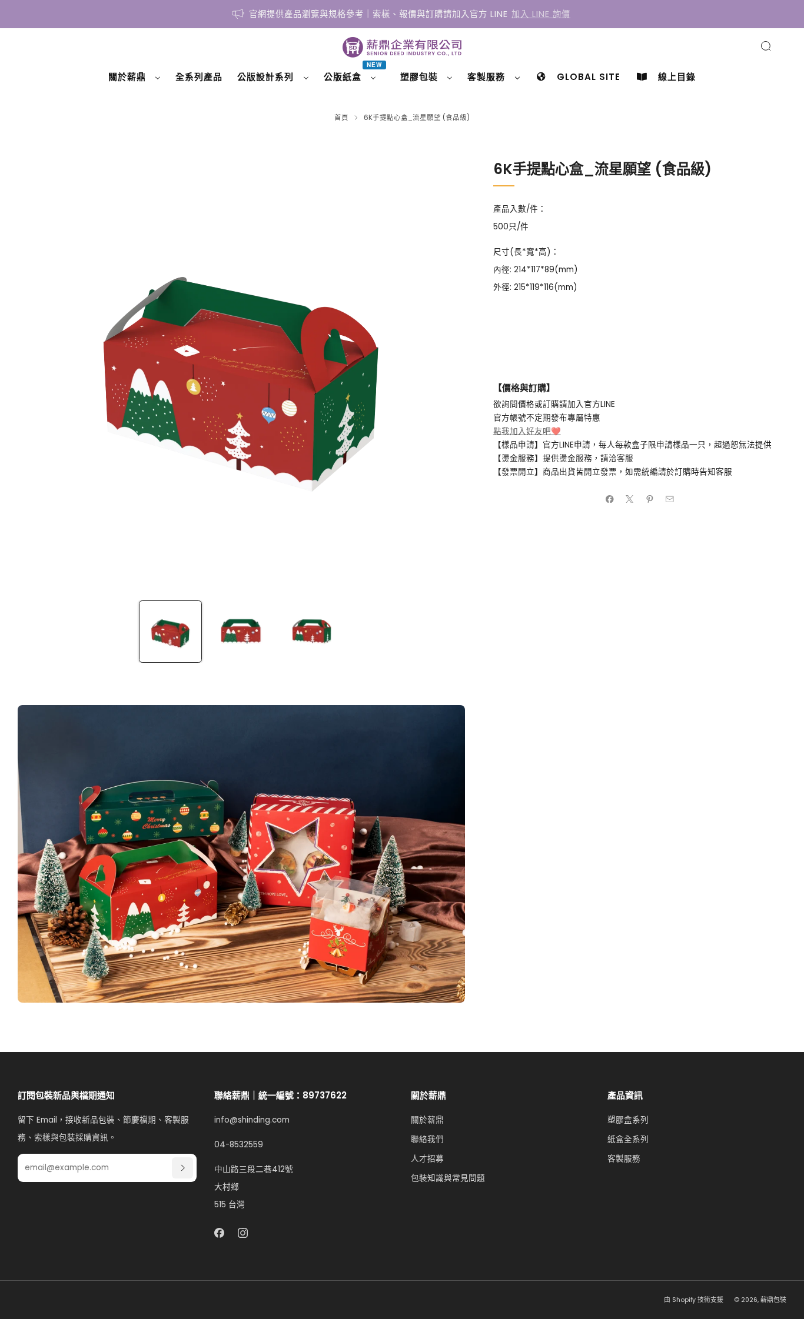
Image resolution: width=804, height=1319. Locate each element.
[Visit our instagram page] (243, 1233)
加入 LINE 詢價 (540, 14)
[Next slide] (442, 366)
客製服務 (623, 1158)
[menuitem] (134, 77)
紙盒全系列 (628, 1139)
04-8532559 (238, 1144)
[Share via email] (670, 499)
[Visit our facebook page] (219, 1233)
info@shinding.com (252, 1120)
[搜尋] (766, 46)
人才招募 (427, 1158)
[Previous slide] (40, 366)
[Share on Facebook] (610, 499)
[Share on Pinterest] (650, 499)
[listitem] (402, 14)
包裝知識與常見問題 (448, 1178)
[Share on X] (630, 499)
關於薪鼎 (427, 1120)
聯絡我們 (427, 1139)
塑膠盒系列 (628, 1120)
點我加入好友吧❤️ (527, 431)
